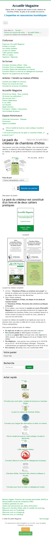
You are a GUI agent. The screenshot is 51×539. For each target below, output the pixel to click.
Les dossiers (6, 105)
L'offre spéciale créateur (10, 53)
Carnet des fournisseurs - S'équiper (14, 119)
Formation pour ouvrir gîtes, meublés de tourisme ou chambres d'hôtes (25, 402)
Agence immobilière (9, 123)
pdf (39, 332)
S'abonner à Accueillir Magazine (13, 44)
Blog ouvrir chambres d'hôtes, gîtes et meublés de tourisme (22, 508)
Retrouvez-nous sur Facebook (12, 510)
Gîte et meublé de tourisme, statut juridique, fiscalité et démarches (25, 129)
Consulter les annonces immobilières (15, 86)
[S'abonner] (25, 384)
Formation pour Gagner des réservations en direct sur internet (25, 423)
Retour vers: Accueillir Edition (37, 139)
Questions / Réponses (10, 57)
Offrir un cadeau (7, 55)
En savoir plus (25, 533)
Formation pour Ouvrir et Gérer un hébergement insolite (25, 487)
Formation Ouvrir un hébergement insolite (16, 67)
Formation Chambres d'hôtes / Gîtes (14, 65)
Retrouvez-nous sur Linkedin (12, 514)
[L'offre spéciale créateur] (25, 443)
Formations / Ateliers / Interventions (14, 109)
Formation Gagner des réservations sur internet (18, 69)
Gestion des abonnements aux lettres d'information (19, 506)
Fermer (25, 529)
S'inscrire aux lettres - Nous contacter (15, 94)
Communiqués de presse (10, 111)
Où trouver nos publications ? (12, 96)
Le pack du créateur (9, 50)
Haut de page (44, 518)
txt (8, 335)
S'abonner (25, 390)
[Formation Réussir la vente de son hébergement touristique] (25, 455)
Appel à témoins (8, 107)
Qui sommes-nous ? (9, 98)
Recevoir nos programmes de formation (15, 74)
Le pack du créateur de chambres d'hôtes (25, 412)
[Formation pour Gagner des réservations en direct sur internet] (25, 417)
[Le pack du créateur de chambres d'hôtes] (15, 165)
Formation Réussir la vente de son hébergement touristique (22, 71)
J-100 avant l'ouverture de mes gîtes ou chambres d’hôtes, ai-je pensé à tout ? (23, 133)
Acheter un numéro (8, 46)
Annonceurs (6, 121)
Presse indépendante (9, 100)
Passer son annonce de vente (12, 84)
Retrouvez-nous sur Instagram (12, 512)
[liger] (25, 15)
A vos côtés (6, 103)
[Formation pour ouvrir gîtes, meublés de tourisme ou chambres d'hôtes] (25, 395)
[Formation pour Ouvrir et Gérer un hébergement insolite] (25, 481)
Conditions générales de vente (12, 504)
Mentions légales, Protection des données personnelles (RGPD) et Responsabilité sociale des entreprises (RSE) (25, 500)
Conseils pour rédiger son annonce (14, 82)
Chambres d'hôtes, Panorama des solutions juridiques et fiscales (25, 474)
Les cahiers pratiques (9, 48)
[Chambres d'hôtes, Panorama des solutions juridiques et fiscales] (25, 467)
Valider (29, 367)
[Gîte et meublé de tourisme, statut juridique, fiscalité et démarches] (25, 429)
